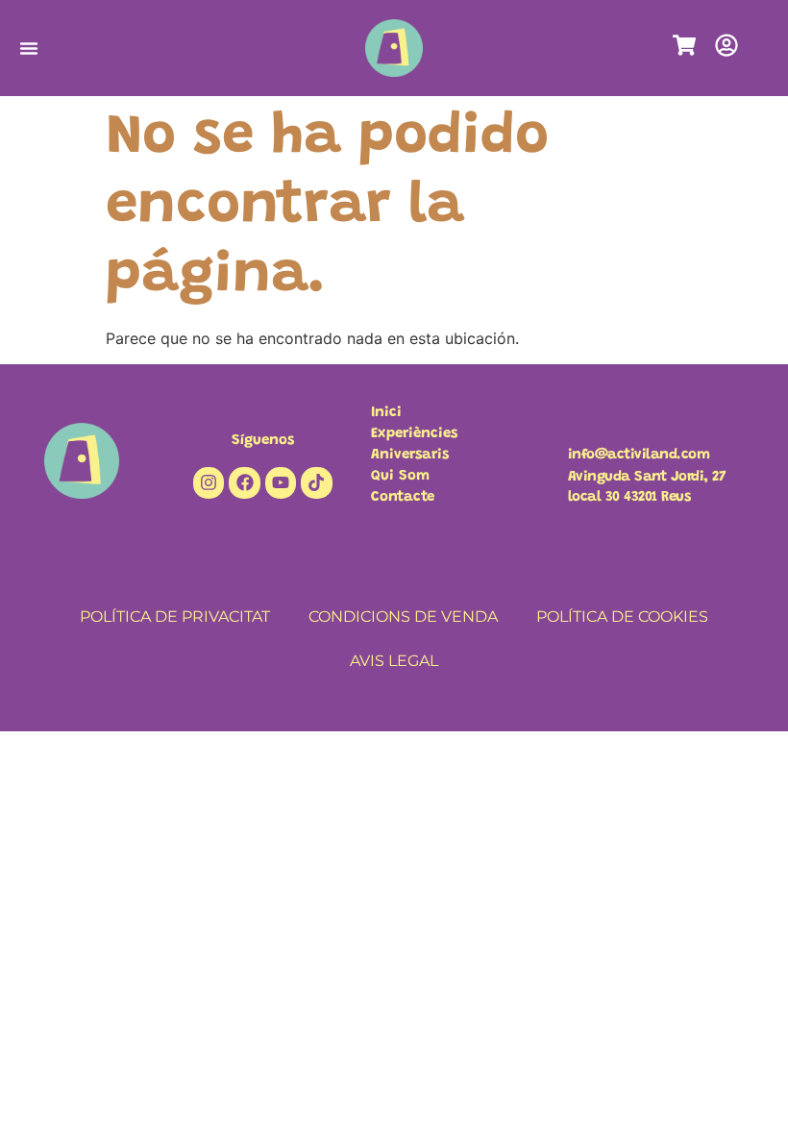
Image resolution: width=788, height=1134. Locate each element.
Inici (386, 413)
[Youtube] (280, 482)
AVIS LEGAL (394, 661)
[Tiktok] (316, 482)
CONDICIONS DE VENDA (403, 616)
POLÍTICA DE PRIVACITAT (175, 616)
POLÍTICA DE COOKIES (622, 616)
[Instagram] (208, 482)
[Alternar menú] (28, 48)
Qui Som (400, 476)
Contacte (402, 497)
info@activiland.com (639, 455)
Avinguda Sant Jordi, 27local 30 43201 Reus (647, 487)
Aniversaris (410, 455)
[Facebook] (244, 482)
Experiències (414, 434)
